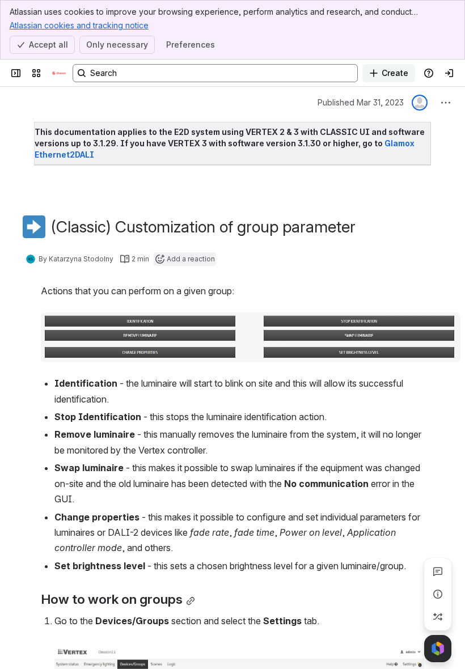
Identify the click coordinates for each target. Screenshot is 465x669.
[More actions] (446, 103)
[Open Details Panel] (438, 594)
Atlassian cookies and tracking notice (79, 25)
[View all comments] (438, 571)
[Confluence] (59, 73)
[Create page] (438, 617)
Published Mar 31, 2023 (361, 102)
